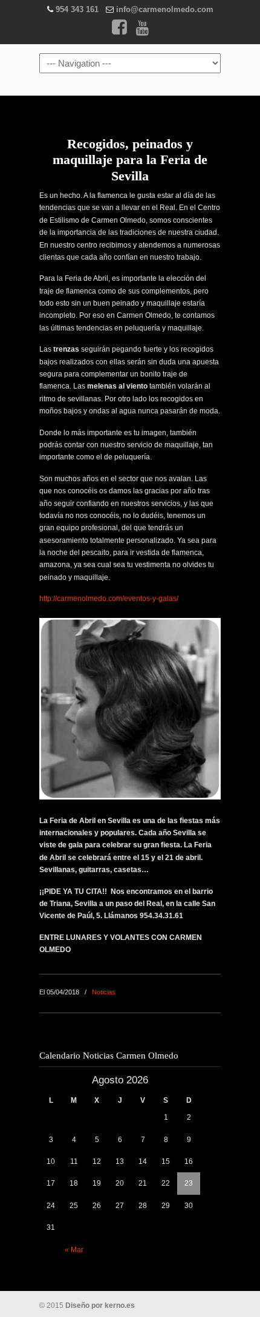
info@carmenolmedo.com (164, 9)
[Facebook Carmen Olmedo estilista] (119, 30)
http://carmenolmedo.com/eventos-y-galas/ (108, 598)
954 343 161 (77, 9)
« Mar (74, 1250)
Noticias (103, 992)
